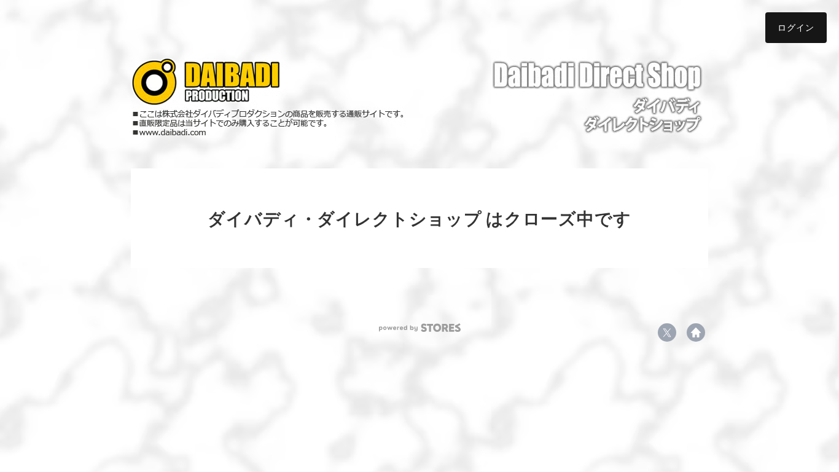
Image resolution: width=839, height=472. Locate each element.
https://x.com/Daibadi (667, 332)
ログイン (796, 27)
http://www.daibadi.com (696, 332)
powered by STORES (420, 327)
